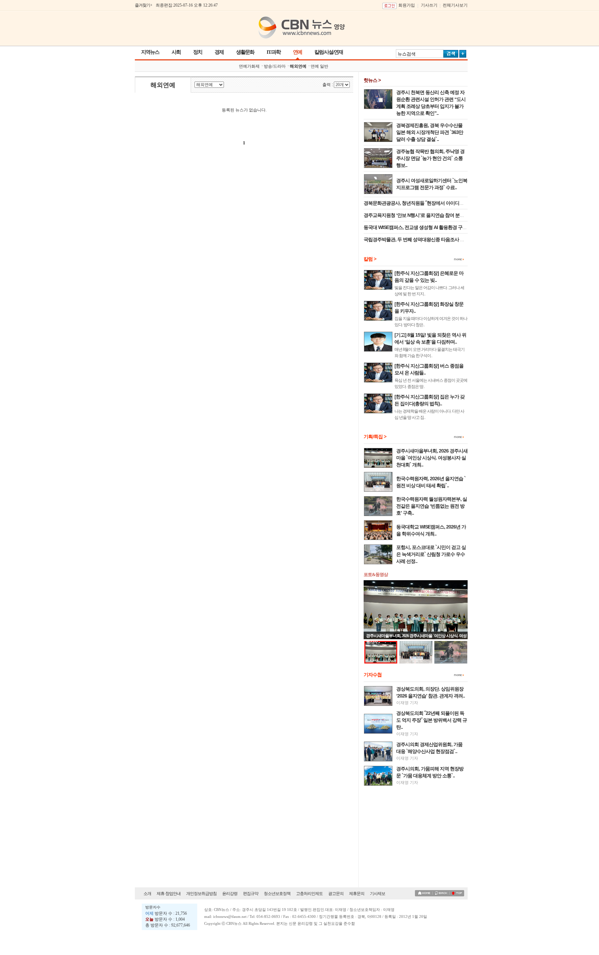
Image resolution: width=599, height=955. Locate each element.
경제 (219, 52)
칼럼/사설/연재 (328, 52)
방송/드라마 (275, 66)
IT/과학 (273, 52)
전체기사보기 (455, 5)
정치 (197, 52)
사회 (176, 52)
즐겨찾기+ (143, 5)
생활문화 (245, 52)
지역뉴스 (150, 52)
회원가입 (406, 5)
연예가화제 (249, 66)
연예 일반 (319, 66)
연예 (297, 52)
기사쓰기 (429, 5)
